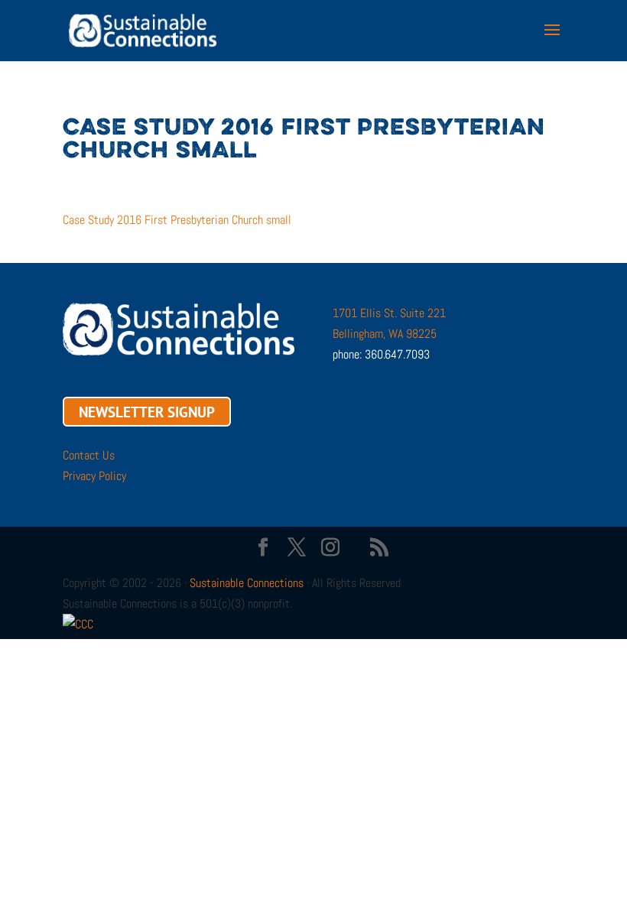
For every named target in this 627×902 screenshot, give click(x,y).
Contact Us (89, 455)
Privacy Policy (94, 476)
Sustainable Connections (247, 583)
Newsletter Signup (147, 411)
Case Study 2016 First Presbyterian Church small (177, 220)
